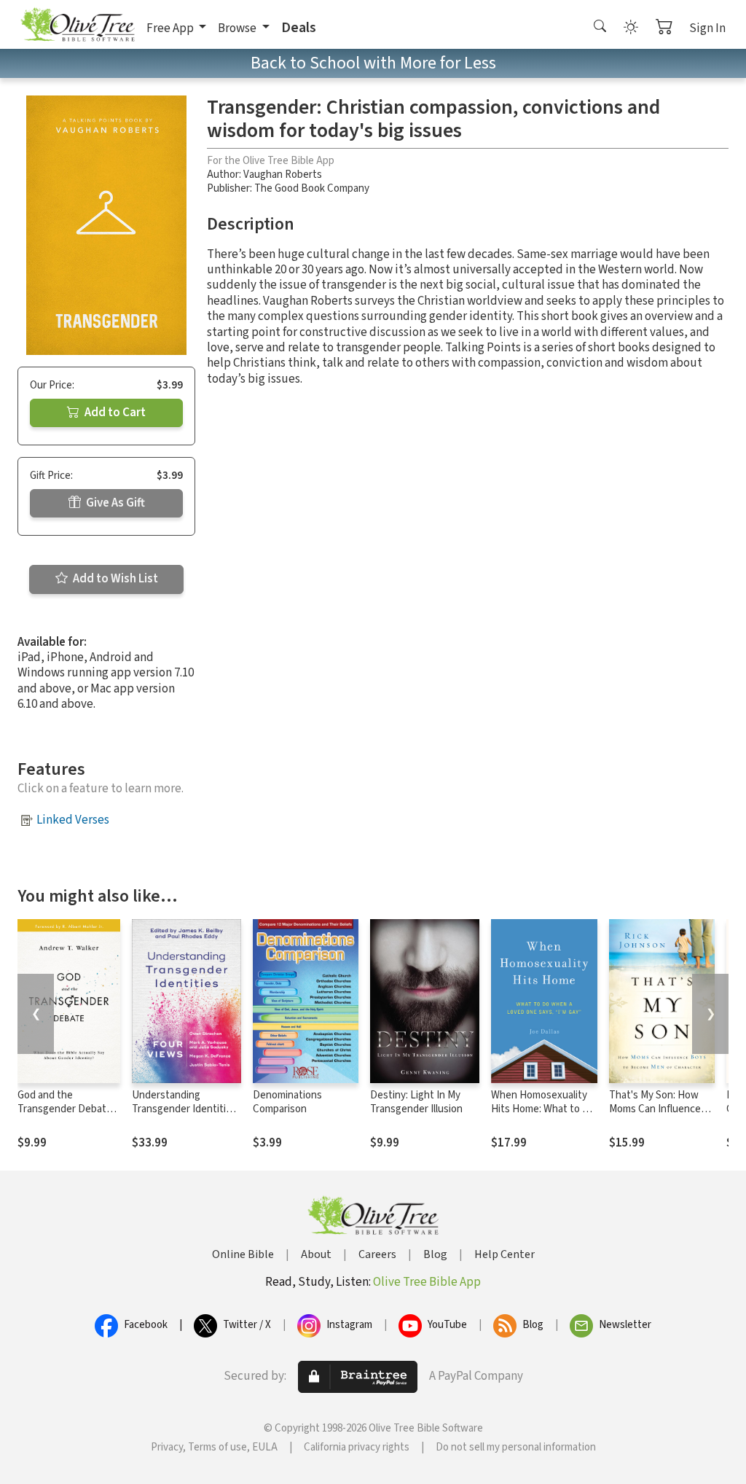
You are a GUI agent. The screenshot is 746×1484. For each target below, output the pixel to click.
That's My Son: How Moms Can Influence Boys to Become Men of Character (658, 1115)
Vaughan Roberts (282, 174)
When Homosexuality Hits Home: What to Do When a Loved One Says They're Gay (543, 1115)
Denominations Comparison (287, 1102)
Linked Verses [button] (72, 820)
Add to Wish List (114, 578)
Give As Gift (114, 503)
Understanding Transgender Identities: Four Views (185, 1108)
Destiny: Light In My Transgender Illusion (416, 1102)
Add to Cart (114, 412)
